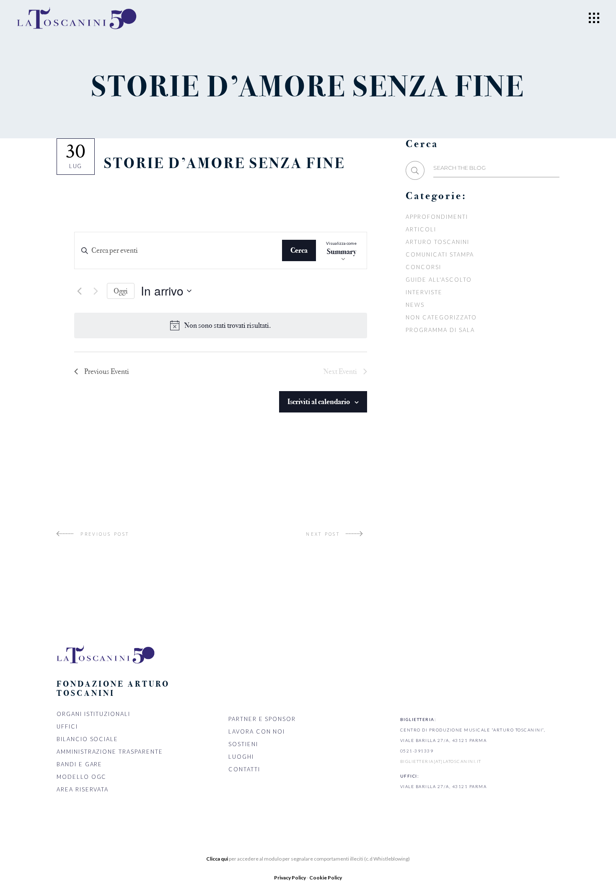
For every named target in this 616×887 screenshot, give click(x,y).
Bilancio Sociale (87, 739)
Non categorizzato (441, 317)
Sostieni (243, 744)
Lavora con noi (256, 731)
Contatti (244, 769)
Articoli (421, 229)
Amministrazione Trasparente (110, 751)
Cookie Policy (325, 877)
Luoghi (241, 756)
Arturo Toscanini (437, 242)
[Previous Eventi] (79, 291)
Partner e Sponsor (262, 719)
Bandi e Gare (79, 764)
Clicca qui (217, 859)
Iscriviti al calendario (318, 401)
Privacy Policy (290, 877)
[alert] (227, 325)
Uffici (67, 726)
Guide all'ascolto (438, 279)
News (415, 304)
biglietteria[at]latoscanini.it (440, 761)
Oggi (121, 291)
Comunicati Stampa (440, 254)
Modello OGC (81, 776)
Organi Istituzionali (93, 714)
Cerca (299, 250)
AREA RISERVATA (83, 789)
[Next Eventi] (96, 291)
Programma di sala (440, 330)
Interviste (424, 292)
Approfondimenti (437, 216)
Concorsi (423, 267)
